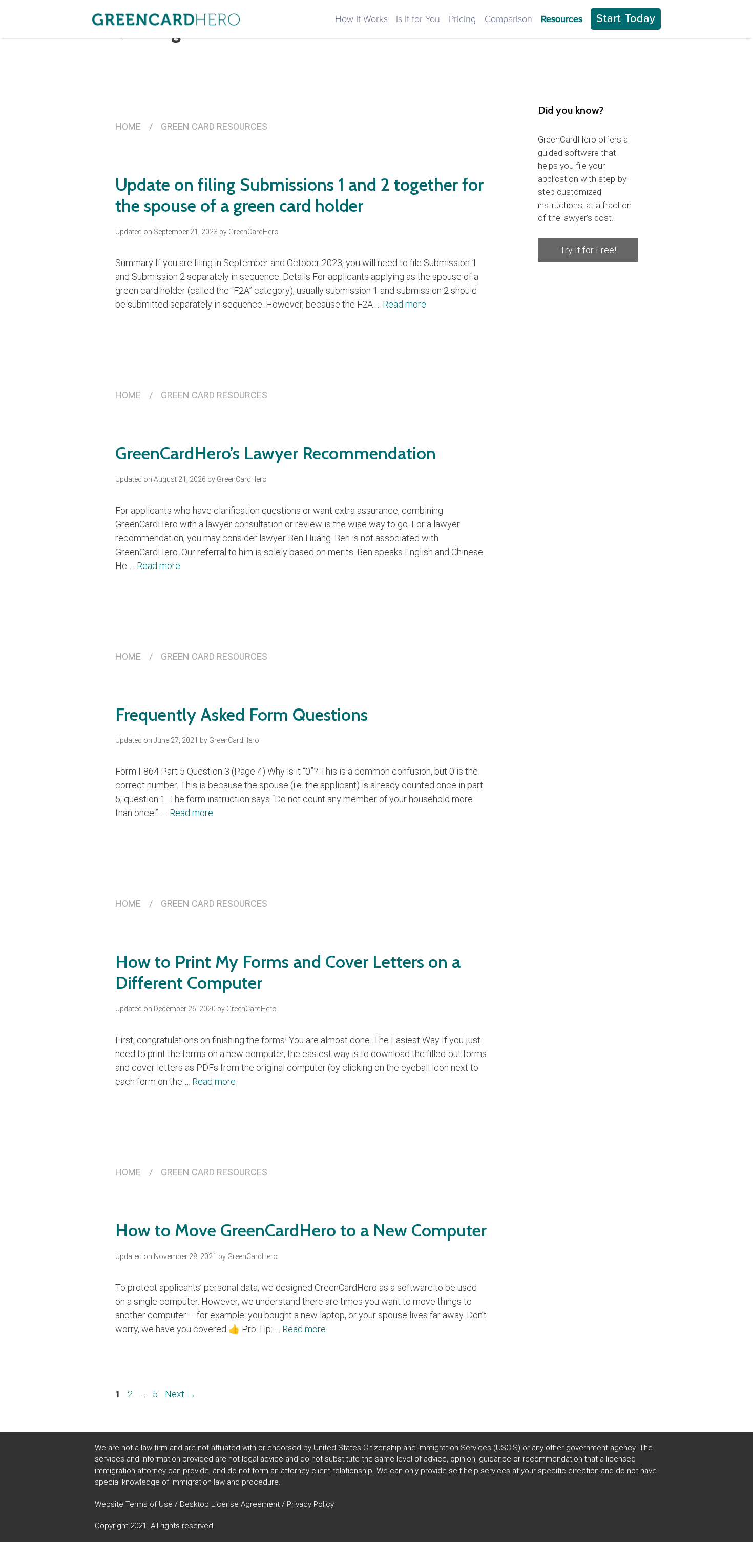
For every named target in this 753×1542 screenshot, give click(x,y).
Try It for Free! (588, 250)
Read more (404, 304)
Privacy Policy (310, 1504)
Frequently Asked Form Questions (241, 714)
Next (180, 1394)
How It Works (361, 19)
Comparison (508, 19)
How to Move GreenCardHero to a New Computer (301, 1230)
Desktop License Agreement (230, 1504)
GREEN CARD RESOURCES (214, 126)
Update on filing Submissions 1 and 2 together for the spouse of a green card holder (299, 195)
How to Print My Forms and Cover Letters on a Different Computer (288, 972)
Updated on (166, 232)
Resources (561, 19)
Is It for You (418, 19)
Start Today (626, 18)
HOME (128, 126)
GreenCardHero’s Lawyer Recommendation (275, 453)
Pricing (462, 19)
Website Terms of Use (134, 1504)
